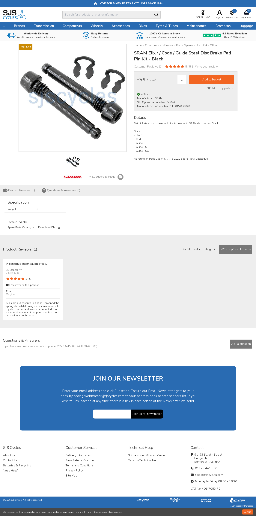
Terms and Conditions (80, 465)
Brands (19, 26)
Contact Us (10, 460)
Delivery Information (78, 455)
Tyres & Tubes (167, 26)
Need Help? (10, 470)
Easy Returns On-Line (80, 460)
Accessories (121, 26)
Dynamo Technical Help (143, 460)
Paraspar (248, 506)
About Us (9, 455)
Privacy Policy (75, 470)
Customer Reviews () (148, 66)
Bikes (142, 26)
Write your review (206, 66)
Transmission (44, 26)
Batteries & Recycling (17, 465)
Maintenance (196, 26)
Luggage (246, 26)
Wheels (97, 26)
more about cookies (112, 512)
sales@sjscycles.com (209, 475)
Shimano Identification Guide (146, 455)
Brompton (223, 26)
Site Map (71, 476)
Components (72, 26)
